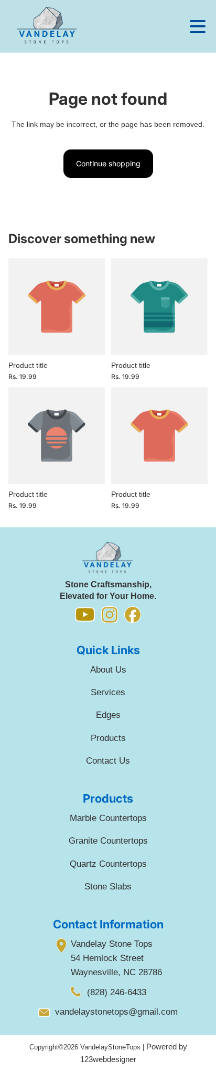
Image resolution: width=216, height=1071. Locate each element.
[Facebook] (132, 616)
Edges (108, 715)
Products (108, 738)
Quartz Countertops (108, 864)
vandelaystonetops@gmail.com (116, 1012)
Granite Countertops (108, 841)
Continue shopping (108, 163)
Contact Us (108, 761)
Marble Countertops (108, 818)
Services (108, 692)
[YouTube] (85, 616)
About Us (108, 670)
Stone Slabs (108, 887)
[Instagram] (109, 616)
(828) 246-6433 (116, 992)
